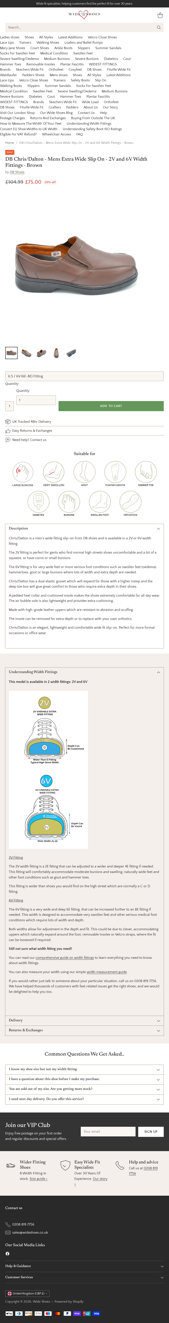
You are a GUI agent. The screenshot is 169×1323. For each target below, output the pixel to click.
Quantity (11, 384)
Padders (72, 107)
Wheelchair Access (56, 134)
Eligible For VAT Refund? (18, 134)
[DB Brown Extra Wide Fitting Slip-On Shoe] (76, 267)
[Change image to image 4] (56, 353)
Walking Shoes (48, 43)
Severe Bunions (87, 59)
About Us (91, 107)
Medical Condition (54, 53)
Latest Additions (70, 37)
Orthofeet (56, 70)
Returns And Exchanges (48, 118)
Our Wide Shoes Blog (56, 113)
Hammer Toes (10, 64)
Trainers (25, 43)
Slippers (84, 48)
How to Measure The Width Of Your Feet (30, 124)
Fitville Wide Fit (118, 70)
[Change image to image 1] (11, 353)
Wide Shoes (41, 1301)
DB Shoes (94, 70)
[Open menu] (7, 15)
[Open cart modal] (160, 15)
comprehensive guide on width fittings (65, 958)
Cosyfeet (75, 70)
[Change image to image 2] (26, 353)
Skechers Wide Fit (29, 70)
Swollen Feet (83, 53)
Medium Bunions (57, 59)
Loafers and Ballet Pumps (83, 43)
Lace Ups (7, 43)
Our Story (110, 107)
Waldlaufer (8, 75)
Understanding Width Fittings (89, 124)
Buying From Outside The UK (93, 118)
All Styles (46, 37)
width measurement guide (107, 972)
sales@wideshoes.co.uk (30, 1233)
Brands (5, 70)
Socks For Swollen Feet (17, 53)
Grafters (55, 107)
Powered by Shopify (69, 1301)
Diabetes (35, 97)
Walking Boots (11, 86)
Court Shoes (39, 48)
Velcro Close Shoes (102, 37)
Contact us (38, 440)
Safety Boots (80, 80)
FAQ (79, 134)
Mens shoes (59, 75)
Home (9, 143)
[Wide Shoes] (84, 15)
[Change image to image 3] (41, 353)
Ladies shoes (9, 37)
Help (103, 113)
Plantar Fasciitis (72, 64)
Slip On (100, 80)
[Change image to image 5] (71, 353)
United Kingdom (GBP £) (28, 1293)
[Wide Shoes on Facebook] (7, 1254)
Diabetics (111, 59)
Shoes (29, 37)
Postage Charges (12, 118)
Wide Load (90, 102)
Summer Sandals (108, 48)
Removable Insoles (40, 64)
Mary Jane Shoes (12, 48)
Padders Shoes (33, 75)
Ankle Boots (63, 48)
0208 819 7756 (23, 1224)
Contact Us (86, 113)
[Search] (159, 27)
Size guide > (39, 1179)
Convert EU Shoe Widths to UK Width (28, 129)
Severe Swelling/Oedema (19, 59)
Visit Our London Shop (17, 113)
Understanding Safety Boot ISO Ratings (92, 129)
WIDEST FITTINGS (103, 64)
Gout (127, 59)
